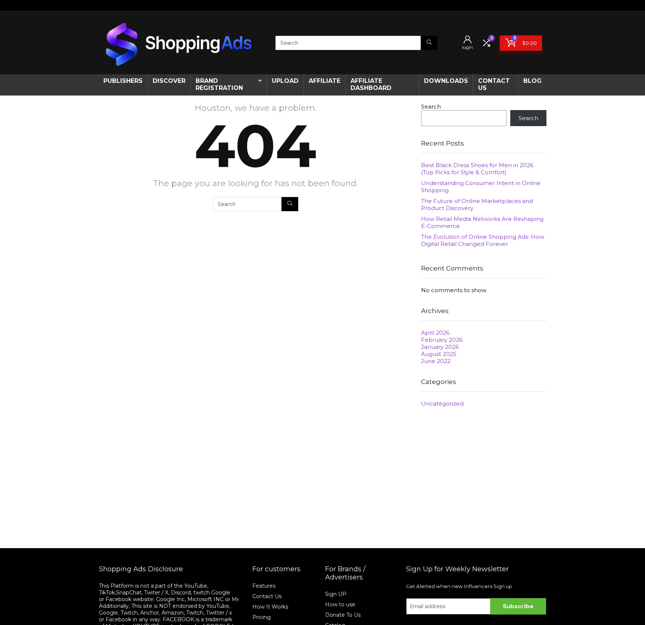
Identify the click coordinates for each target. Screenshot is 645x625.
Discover (169, 80)
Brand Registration (219, 84)
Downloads (446, 80)
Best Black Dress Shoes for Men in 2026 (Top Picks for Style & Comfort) (477, 169)
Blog (532, 80)
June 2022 (436, 361)
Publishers (123, 80)
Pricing (261, 617)
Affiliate (324, 80)
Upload (285, 80)
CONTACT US (494, 84)
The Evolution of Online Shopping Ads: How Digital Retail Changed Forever (482, 240)
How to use (340, 604)
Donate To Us (343, 615)
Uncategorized (442, 403)
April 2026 (435, 332)
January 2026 (440, 346)
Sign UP (335, 594)
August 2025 (439, 353)
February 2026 (441, 339)
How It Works (271, 606)
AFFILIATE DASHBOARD (371, 84)
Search (431, 106)
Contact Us (266, 596)
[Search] (429, 43)
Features (263, 585)
